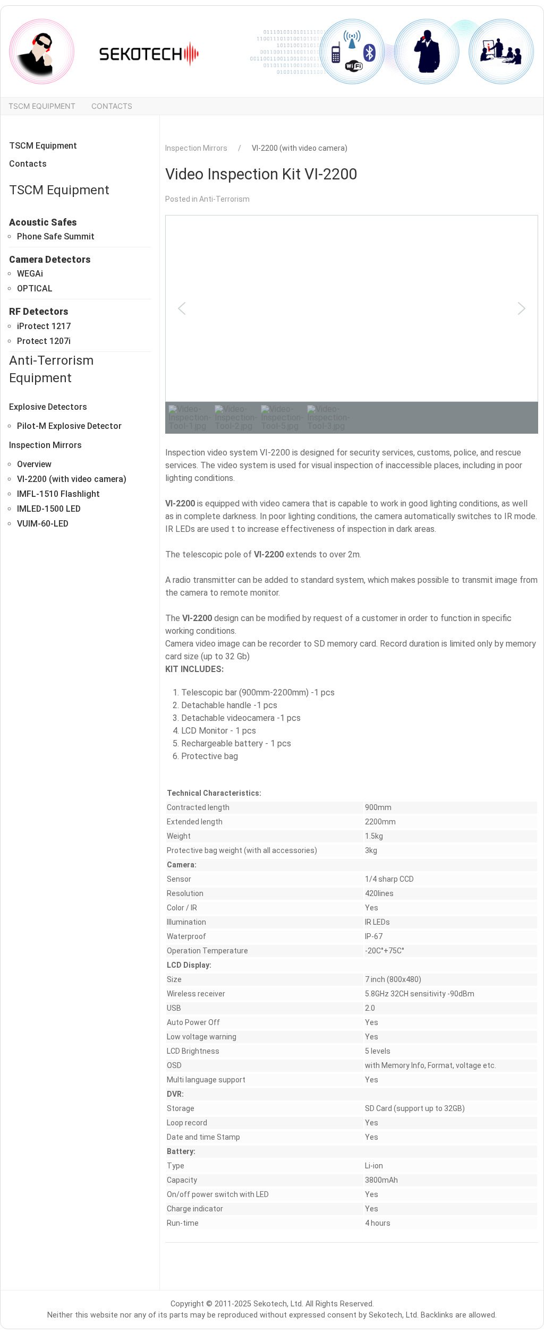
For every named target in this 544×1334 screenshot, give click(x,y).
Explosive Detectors (48, 407)
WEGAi (30, 274)
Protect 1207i (44, 341)
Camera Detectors (49, 259)
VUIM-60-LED (43, 524)
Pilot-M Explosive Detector (69, 426)
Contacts (111, 105)
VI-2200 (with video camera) (71, 479)
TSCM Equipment (41, 105)
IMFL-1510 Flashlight (58, 494)
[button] (181, 308)
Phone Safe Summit (56, 236)
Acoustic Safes (42, 222)
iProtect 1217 (44, 326)
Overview (34, 464)
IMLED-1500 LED (49, 509)
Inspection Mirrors (45, 445)
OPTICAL (35, 288)
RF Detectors (38, 311)
